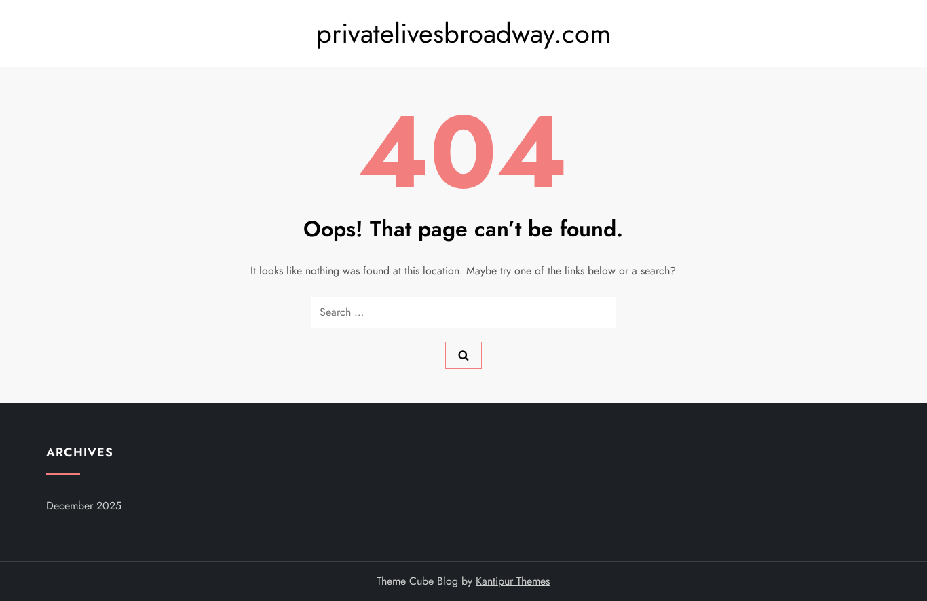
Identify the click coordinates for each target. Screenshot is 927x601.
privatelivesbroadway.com (463, 33)
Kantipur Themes (513, 581)
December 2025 (83, 505)
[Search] (463, 355)
